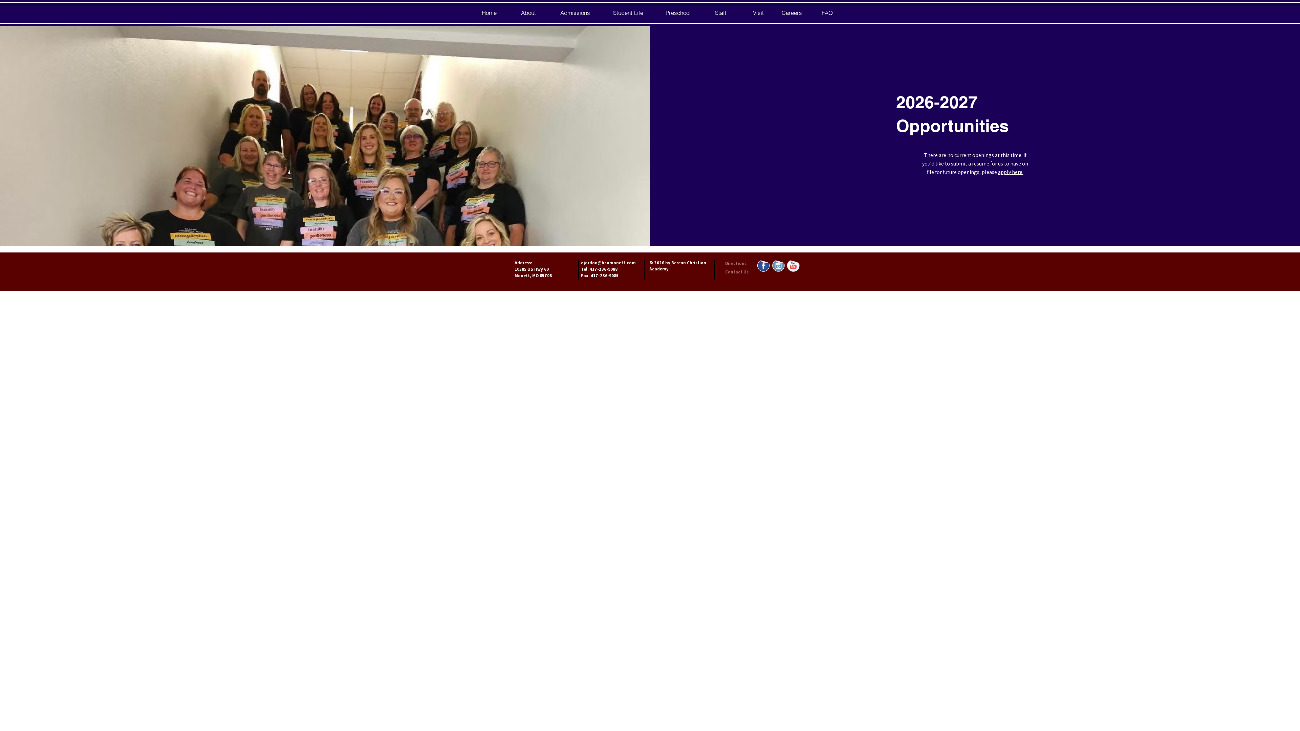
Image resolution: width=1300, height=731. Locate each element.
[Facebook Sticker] (763, 265)
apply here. (1010, 172)
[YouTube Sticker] (793, 265)
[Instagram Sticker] (778, 265)
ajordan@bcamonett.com (608, 263)
